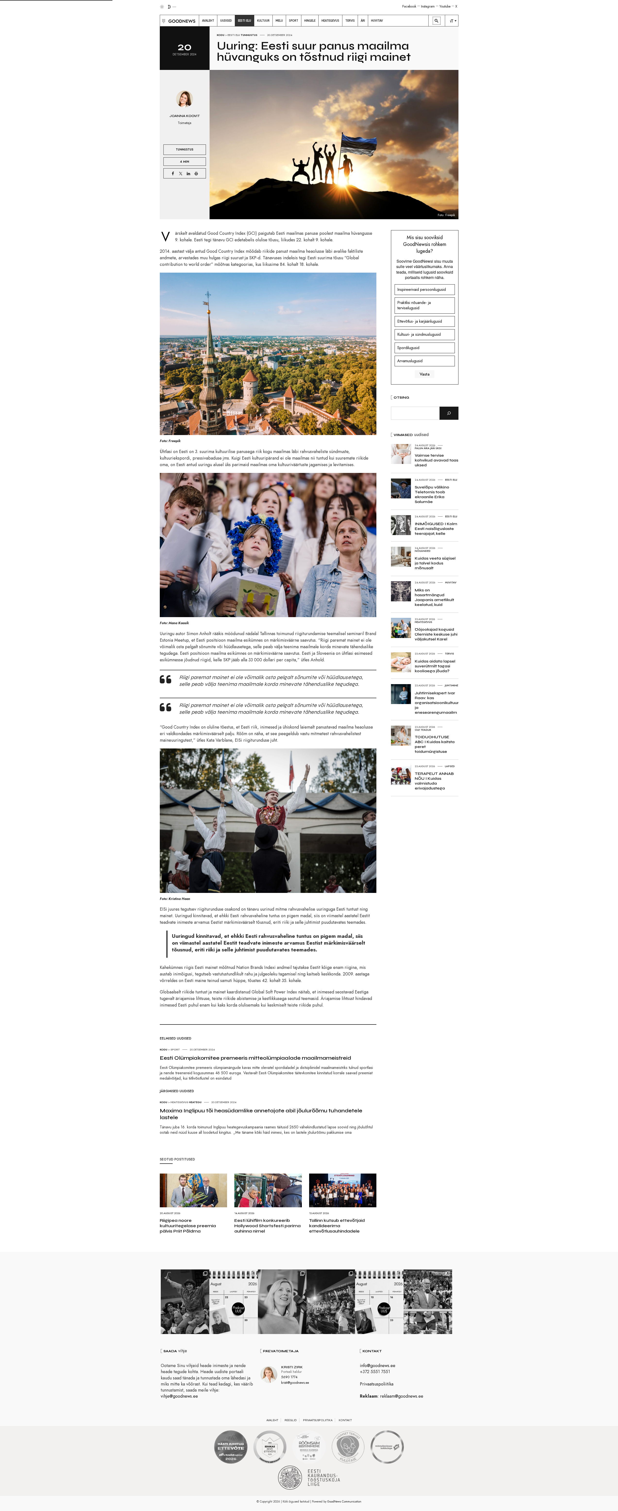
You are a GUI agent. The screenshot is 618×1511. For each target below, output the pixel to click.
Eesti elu (234, 35)
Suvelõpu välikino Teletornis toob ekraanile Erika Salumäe (432, 494)
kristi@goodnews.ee (295, 1382)
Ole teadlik (423, 730)
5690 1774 (289, 1377)
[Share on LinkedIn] (188, 173)
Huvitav (451, 582)
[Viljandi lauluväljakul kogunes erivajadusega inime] (428, 1301)
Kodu (220, 35)
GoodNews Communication (344, 1501)
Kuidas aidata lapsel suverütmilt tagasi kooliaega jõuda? (435, 666)
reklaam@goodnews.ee (401, 1396)
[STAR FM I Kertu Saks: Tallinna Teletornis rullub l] (282, 1301)
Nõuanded (423, 551)
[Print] (196, 173)
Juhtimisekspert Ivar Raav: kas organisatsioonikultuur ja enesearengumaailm (437, 703)
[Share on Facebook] (173, 173)
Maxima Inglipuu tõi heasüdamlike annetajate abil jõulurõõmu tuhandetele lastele (261, 1114)
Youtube (445, 6)
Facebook (409, 6)
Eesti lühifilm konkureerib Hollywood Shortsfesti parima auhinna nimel (267, 1226)
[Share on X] (181, 173)
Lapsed (450, 766)
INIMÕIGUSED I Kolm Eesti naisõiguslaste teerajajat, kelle (436, 528)
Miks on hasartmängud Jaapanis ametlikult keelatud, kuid (434, 597)
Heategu (195, 1102)
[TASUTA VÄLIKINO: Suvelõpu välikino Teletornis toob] (185, 1301)
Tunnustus (249, 35)
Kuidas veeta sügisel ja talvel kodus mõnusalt (435, 563)
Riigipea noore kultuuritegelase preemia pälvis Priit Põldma (188, 1226)
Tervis (449, 653)
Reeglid (291, 1420)
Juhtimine (451, 685)
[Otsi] (449, 413)
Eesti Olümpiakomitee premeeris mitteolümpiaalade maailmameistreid (255, 1058)
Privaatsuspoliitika (376, 1384)
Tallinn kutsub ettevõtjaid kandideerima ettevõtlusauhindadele (337, 1226)
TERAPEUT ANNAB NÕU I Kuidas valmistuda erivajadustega (434, 780)
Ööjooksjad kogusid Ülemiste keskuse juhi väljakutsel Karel (436, 634)
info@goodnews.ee (377, 1365)
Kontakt (345, 1420)
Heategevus (179, 1102)
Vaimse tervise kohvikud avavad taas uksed (436, 460)
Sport (175, 1049)
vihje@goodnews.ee (179, 1396)
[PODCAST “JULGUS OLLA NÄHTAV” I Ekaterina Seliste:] (379, 1301)
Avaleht (272, 1420)
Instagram (428, 6)
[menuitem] (208, 20)
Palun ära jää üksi (428, 448)
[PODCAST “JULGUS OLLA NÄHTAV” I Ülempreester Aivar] (233, 1301)
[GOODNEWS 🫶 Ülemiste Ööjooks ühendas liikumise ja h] (330, 1301)
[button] (163, 20)
